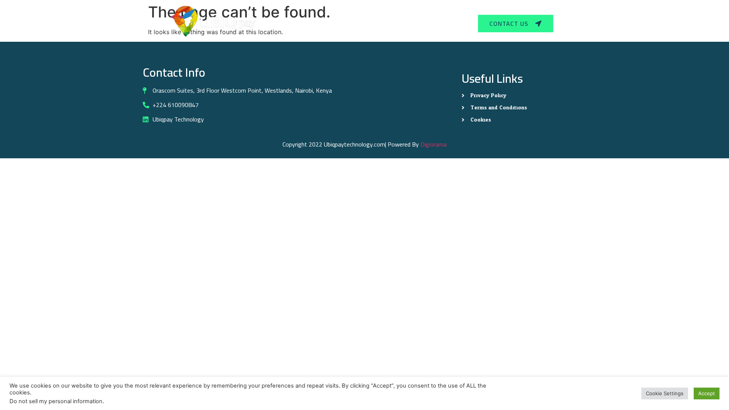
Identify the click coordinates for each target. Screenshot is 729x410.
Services (359, 23)
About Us (404, 23)
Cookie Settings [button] (664, 393)
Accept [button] (706, 393)
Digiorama (433, 144)
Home (326, 23)
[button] (363, 23)
